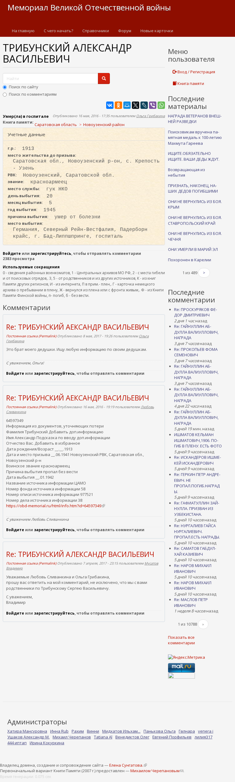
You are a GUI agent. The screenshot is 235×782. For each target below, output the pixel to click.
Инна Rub (59, 731)
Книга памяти (190, 83)
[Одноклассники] (118, 105)
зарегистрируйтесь (51, 253)
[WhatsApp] (161, 105)
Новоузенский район (104, 124)
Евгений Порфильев (172, 737)
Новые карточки (156, 30)
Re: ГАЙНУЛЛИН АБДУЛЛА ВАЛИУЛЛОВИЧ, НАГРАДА (196, 332)
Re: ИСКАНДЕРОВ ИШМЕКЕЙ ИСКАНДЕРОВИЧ (197, 460)
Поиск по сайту (23, 87)
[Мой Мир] (127, 105)
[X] (135, 105)
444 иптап (17, 743)
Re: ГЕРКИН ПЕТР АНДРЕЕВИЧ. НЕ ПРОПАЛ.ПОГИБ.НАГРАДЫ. (197, 483)
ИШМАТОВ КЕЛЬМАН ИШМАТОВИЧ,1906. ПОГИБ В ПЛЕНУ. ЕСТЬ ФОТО (198, 440)
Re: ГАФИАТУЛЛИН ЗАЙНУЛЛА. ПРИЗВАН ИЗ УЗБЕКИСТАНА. (196, 508)
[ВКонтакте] (110, 105)
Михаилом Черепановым (156, 770)
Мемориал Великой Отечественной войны (89, 7)
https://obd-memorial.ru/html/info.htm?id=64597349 (55, 505)
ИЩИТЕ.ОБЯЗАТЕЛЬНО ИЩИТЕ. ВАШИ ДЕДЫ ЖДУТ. (193, 156)
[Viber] (152, 105)
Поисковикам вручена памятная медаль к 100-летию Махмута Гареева (195, 137)
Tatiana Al (103, 737)
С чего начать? (58, 30)
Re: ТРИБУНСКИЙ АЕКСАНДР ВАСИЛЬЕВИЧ (77, 327)
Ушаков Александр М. (28, 737)
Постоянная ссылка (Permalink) (31, 336)
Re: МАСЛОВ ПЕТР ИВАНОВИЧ (191, 602)
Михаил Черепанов (72, 737)
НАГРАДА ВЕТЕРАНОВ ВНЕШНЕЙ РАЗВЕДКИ (195, 119)
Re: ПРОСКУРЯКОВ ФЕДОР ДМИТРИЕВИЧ (195, 312)
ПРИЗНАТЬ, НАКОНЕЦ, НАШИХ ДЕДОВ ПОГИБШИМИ (193, 188)
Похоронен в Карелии (189, 260)
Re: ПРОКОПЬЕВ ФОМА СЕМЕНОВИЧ (196, 352)
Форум (124, 30)
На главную (23, 30)
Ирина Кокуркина (47, 743)
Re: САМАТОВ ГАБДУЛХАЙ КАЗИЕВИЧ (195, 551)
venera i (205, 731)
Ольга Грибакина (150, 115)
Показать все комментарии (181, 640)
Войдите (12, 253)
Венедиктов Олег (132, 737)
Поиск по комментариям (33, 94)
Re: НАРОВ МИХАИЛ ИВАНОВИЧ (192, 568)
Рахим (78, 731)
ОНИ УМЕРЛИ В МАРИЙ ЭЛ (193, 249)
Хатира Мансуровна (27, 731)
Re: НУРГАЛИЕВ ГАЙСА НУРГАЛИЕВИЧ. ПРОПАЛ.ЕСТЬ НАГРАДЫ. (197, 531)
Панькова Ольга (160, 731)
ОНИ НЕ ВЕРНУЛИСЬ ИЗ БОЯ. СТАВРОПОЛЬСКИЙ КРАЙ (195, 220)
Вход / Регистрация (196, 72)
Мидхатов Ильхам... (121, 731)
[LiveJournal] (144, 105)
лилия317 (203, 737)
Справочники (95, 30)
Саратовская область (56, 124)
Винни (93, 731)
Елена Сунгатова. (128, 765)
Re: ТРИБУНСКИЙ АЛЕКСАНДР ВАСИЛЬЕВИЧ (80, 554)
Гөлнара (187, 731)
